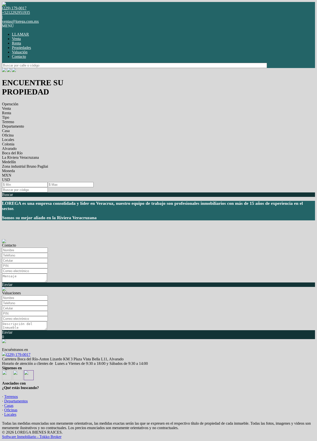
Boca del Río (12, 153)
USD (6, 180)
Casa (6, 131)
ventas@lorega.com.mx (20, 21)
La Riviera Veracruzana (20, 157)
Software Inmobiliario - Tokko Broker (31, 437)
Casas (8, 405)
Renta (16, 43)
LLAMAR (20, 34)
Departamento (13, 126)
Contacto (19, 56)
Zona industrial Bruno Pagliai (25, 166)
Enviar (7, 284)
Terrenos (11, 397)
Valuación (19, 52)
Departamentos (16, 401)
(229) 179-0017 (18, 354)
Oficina (8, 135)
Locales (8, 140)
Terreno (8, 122)
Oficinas (10, 410)
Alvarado (9, 148)
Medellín (9, 162)
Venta (16, 39)
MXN (6, 175)
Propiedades (21, 48)
